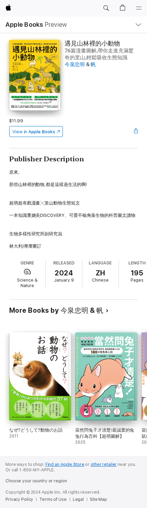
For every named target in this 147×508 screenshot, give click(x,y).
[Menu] (139, 8)
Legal (78, 499)
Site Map (98, 499)
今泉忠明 (75, 64)
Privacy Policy (19, 499)
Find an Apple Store (64, 464)
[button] (106, 8)
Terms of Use (53, 499)
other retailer (104, 464)
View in (33, 131)
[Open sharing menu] (135, 131)
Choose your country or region (36, 481)
